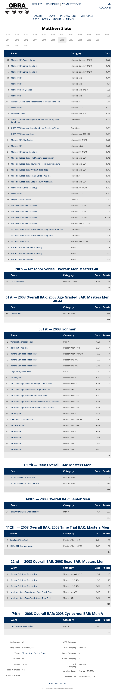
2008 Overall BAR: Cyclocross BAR (25, 511)
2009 (53, 40)
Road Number (13, 669)
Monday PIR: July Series (21, 89)
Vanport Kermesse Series (22, 259)
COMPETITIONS (71, 4)
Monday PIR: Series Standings (24, 66)
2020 (62, 34)
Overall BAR (16, 313)
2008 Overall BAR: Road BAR (23, 477)
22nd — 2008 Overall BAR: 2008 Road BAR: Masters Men (58, 561)
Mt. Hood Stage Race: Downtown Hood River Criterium (35, 163)
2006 (80, 40)
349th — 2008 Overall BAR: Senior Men (57, 499)
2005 (89, 40)
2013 (17, 40)
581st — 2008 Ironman (57, 329)
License (16, 664)
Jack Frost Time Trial (20, 241)
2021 (53, 34)
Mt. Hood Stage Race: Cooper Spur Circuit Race (32, 181)
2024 (26, 34)
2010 (44, 40)
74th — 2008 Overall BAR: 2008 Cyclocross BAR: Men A (57, 613)
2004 (98, 40)
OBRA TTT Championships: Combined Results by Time (35, 128)
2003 (8, 45)
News (70, 19)
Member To (70, 676)
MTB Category (69, 642)
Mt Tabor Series (18, 113)
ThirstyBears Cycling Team (34, 653)
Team (17, 653)
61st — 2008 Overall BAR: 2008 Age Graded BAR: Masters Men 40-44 (57, 299)
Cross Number (13, 675)
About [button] (57, 19)
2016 (98, 34)
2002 (17, 45)
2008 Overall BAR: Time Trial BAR (25, 483)
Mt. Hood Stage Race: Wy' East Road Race (29, 169)
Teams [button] (51, 15)
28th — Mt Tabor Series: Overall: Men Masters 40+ (57, 269)
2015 (107, 34)
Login (63, 683)
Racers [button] (38, 15)
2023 (35, 34)
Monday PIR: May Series (21, 140)
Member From (69, 671)
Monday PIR (16, 77)
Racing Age (14, 642)
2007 (71, 40)
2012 (26, 40)
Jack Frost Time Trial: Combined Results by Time (32, 235)
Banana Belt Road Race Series (24, 205)
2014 (8, 40)
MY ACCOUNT (105, 5)
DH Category (70, 647)
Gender (16, 658)
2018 (80, 34)
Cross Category (69, 653)
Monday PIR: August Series (23, 60)
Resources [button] (41, 19)
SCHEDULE (52, 4)
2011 (35, 40)
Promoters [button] (68, 15)
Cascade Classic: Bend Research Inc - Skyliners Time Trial (35, 101)
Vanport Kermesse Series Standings (27, 247)
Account (53, 683)
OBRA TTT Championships (22, 134)
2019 (71, 34)
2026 (8, 34)
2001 (26, 45)
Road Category (69, 658)
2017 (89, 34)
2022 (44, 34)
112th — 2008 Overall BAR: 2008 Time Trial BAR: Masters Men (57, 527)
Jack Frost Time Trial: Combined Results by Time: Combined (37, 229)
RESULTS (37, 4)
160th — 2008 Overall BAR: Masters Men (57, 464)
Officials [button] (87, 15)
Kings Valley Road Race (21, 199)
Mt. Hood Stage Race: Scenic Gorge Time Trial (31, 175)
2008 (62, 40)
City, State (15, 647)
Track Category (72, 665)
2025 (17, 34)
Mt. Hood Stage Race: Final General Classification (32, 157)
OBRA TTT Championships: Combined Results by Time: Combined (35, 120)
